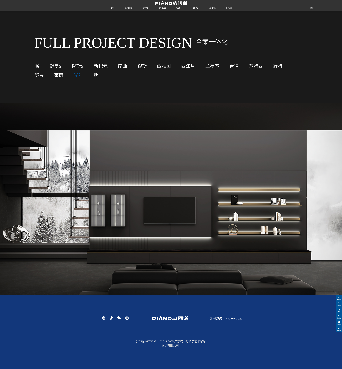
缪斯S (77, 66)
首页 (112, 8)
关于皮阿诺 (128, 8)
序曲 (122, 66)
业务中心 (195, 8)
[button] (306, 198)
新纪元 (101, 66)
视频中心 (145, 8)
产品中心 (179, 8)
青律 (234, 66)
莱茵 (58, 75)
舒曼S (55, 66)
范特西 (256, 66)
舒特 (277, 66)
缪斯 (142, 66)
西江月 (188, 66)
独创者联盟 (162, 8)
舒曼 (39, 75)
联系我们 (229, 8)
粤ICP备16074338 (145, 341)
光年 (78, 75)
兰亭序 (212, 66)
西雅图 (164, 66)
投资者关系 (212, 8)
